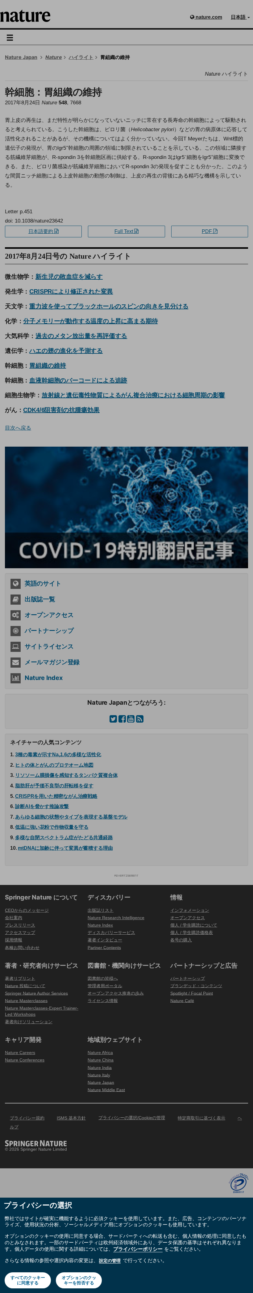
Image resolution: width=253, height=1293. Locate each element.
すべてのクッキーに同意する (27, 1280)
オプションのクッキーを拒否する (79, 1280)
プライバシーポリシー (138, 1249)
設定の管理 (110, 1260)
